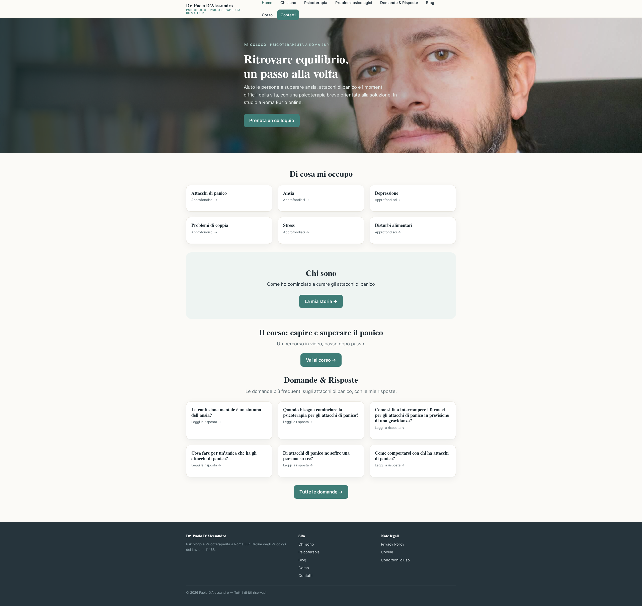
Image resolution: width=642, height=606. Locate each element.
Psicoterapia (308, 552)
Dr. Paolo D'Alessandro (214, 9)
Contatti (288, 15)
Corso (267, 15)
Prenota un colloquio (271, 120)
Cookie (387, 552)
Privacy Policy (392, 544)
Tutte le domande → (321, 491)
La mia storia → (321, 301)
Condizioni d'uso (395, 560)
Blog (302, 560)
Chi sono (306, 544)
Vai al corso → (321, 360)
